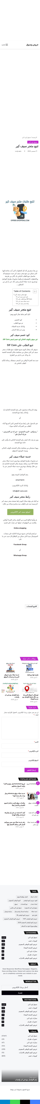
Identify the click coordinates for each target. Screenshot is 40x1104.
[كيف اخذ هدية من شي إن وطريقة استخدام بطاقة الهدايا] (32, 816)
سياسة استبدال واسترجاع (21, 911)
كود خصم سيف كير (23, 297)
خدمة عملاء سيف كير (23, 301)
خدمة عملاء (34, 911)
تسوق (16, 904)
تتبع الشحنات (31, 606)
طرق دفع (34, 915)
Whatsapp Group (20, 555)
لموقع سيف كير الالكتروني (20, 512)
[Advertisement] (20, 20)
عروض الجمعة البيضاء (30, 948)
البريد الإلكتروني (33, 751)
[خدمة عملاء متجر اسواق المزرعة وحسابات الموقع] (10, 668)
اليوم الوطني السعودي (14, 900)
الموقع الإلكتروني (33, 760)
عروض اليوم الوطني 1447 (30, 919)
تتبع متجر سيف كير (21, 294)
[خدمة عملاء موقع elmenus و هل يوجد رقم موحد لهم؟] (32, 796)
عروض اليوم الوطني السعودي (12, 919)
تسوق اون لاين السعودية (31, 908)
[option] (20, 1072)
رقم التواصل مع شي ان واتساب (26, 1080)
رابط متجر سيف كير (23, 303)
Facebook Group (20, 544)
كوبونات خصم (33, 941)
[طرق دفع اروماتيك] (30, 668)
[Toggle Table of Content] (33, 291)
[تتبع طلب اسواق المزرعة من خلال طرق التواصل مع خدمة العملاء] (30, 688)
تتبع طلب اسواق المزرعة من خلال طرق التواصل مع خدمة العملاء (30, 697)
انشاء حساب (34, 904)
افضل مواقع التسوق (22, 897)
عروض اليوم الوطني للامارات (28, 958)
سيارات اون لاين (32, 951)
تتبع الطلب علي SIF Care (25, 299)
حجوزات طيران (32, 955)
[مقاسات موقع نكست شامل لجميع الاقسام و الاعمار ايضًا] (32, 806)
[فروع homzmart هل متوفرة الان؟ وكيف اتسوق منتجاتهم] (32, 787)
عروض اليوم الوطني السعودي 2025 (27, 922)
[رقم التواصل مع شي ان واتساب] (10, 688)
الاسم (36, 742)
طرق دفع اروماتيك (32, 675)
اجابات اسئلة (34, 897)
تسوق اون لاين (26, 137)
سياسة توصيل (8, 911)
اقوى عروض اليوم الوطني (30, 900)
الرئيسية (34, 137)
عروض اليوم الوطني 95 (23, 915)
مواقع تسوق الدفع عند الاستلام (29, 926)
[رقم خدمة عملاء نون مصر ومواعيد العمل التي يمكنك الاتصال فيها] (32, 825)
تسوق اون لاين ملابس (16, 908)
